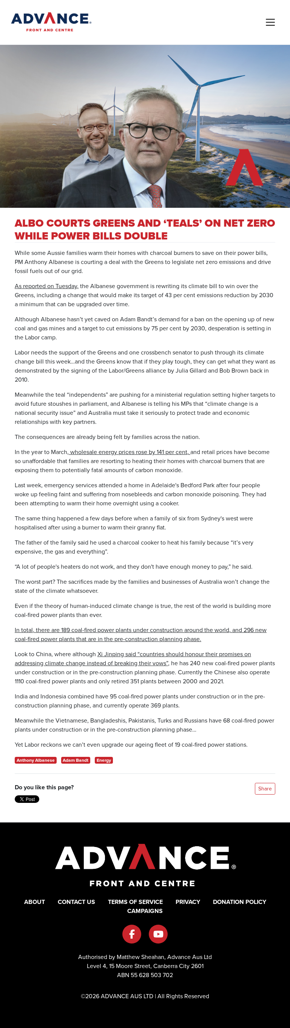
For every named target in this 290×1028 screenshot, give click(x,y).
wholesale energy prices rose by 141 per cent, (129, 452)
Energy (104, 760)
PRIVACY (188, 902)
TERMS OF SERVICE (135, 902)
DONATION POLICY (239, 902)
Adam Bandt (75, 760)
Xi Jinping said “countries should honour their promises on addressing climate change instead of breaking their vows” (133, 658)
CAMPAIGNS (145, 911)
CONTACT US (76, 902)
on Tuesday (62, 286)
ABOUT (34, 902)
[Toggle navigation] (270, 22)
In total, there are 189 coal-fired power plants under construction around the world (122, 630)
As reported (31, 286)
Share (265, 789)
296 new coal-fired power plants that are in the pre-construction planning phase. (141, 634)
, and (235, 630)
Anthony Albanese (36, 760)
